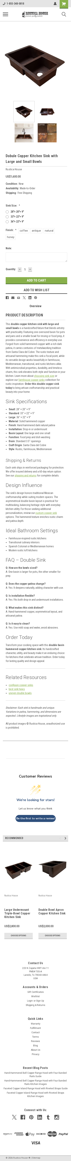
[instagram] (56, 1117)
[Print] (18, 297)
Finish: (11, 230)
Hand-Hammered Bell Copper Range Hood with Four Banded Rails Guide (35, 1075)
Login (30, 1000)
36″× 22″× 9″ (17, 221)
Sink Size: (13, 205)
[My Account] (55, 3)
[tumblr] (48, 1117)
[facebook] (22, 1117)
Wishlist (35, 996)
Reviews (35, 1041)
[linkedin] (39, 1117)
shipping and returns (25, 475)
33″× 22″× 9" (17, 216)
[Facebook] (7, 297)
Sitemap (36, 1158)
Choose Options (18, 936)
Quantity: (11, 269)
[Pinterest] (35, 297)
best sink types (17, 689)
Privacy (35, 1054)
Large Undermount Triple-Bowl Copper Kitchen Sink (17, 913)
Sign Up (40, 1000)
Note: (9, 248)
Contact (35, 1032)
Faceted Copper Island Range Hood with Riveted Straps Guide (36, 1088)
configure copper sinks (21, 685)
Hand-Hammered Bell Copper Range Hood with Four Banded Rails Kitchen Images (35, 1082)
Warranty (35, 1023)
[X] (24, 297)
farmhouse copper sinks (31, 379)
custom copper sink (46, 512)
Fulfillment (35, 1028)
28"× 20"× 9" (17, 211)
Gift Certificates (35, 992)
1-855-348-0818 (15, 3)
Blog (35, 1045)
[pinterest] (31, 1117)
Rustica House (11, 895)
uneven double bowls (20, 693)
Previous (6, 65)
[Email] (12, 297)
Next (65, 65)
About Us (35, 1050)
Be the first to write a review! (35, 818)
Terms (35, 1037)
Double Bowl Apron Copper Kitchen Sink (52, 911)
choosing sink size (44, 375)
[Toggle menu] (5, 14)
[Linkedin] (29, 297)
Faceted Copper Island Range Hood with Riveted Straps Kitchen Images (35, 1095)
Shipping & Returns (35, 1005)
